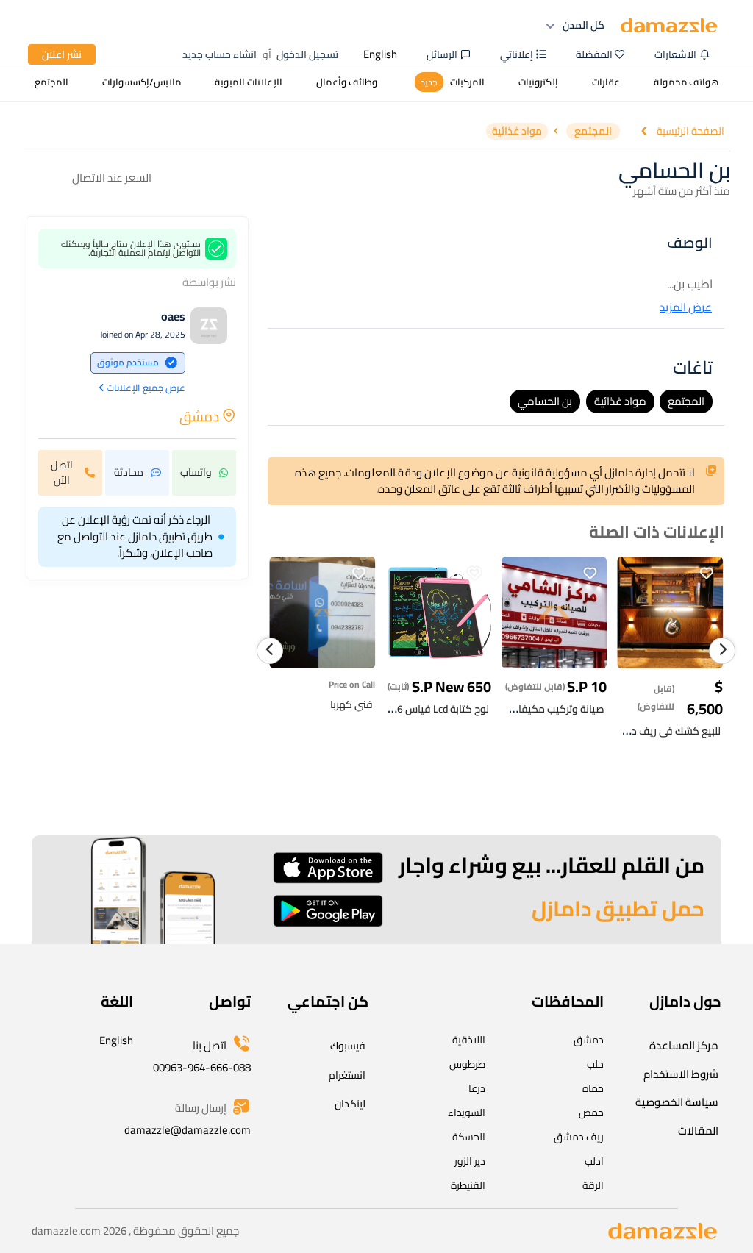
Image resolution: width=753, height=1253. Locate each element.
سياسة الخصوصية (676, 1102)
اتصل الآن (62, 472)
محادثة (128, 472)
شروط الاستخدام (680, 1074)
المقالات (698, 1130)
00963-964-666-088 (202, 1067)
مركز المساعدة (683, 1045)
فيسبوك (347, 1045)
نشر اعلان (62, 54)
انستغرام (347, 1075)
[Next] (722, 651)
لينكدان (350, 1103)
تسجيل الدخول (307, 54)
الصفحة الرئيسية (690, 131)
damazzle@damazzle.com (187, 1129)
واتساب (196, 472)
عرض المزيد (686, 308)
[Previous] (270, 651)
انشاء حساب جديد (219, 54)
